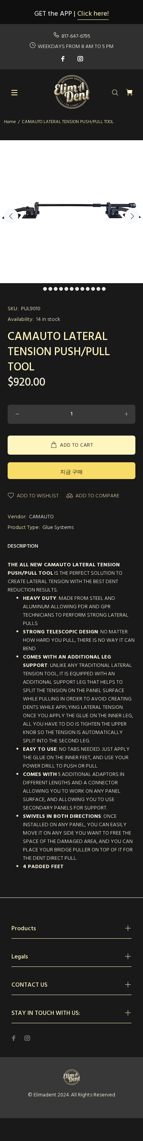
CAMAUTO (41, 517)
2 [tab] (45, 289)
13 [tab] (104, 289)
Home (10, 122)
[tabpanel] (71, 211)
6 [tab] (66, 289)
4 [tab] (56, 289)
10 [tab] (88, 289)
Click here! (93, 13)
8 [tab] (77, 289)
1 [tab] (40, 289)
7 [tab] (72, 289)
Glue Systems (58, 527)
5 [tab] (61, 289)
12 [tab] (98, 289)
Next (132, 216)
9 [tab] (82, 289)
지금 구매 (71, 472)
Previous (11, 216)
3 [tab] (50, 289)
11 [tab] (93, 289)
